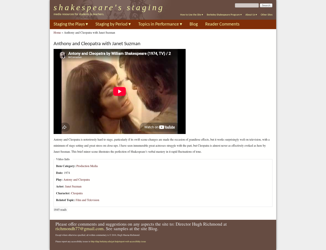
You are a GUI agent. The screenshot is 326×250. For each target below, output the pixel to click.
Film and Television (87, 200)
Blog (194, 24)
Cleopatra (77, 193)
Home (57, 32)
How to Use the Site (191, 15)
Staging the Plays (71, 24)
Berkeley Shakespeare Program (224, 15)
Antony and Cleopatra (76, 179)
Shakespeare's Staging (109, 7)
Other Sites (266, 15)
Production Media (87, 166)
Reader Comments (222, 24)
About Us (251, 15)
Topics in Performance (160, 24)
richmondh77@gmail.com (79, 228)
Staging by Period (113, 24)
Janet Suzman (73, 186)
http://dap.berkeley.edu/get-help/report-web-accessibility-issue (118, 241)
